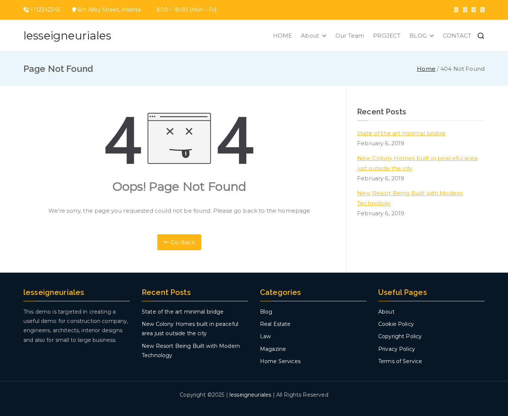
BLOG (418, 35)
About (310, 35)
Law (265, 336)
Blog (266, 311)
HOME (282, 35)
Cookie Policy (396, 324)
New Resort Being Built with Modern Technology (410, 198)
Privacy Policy (396, 349)
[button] (323, 36)
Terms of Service (400, 361)
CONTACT (457, 35)
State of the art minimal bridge (401, 133)
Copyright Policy (400, 336)
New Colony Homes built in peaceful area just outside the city (417, 163)
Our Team (349, 35)
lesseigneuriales (67, 35)
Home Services (280, 361)
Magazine (273, 349)
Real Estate (275, 324)
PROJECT (387, 35)
